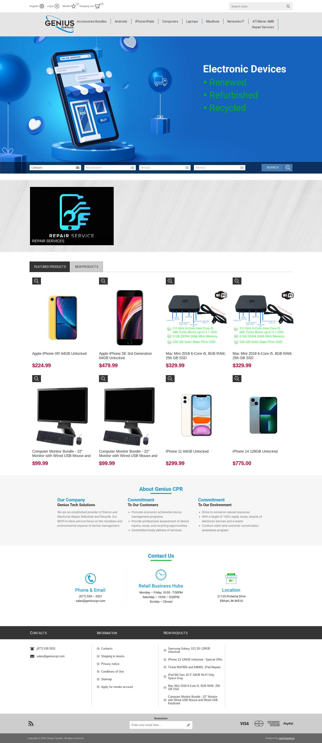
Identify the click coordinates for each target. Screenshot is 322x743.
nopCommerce (287, 738)
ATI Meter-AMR (263, 21)
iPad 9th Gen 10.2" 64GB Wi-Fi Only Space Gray (191, 676)
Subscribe (188, 725)
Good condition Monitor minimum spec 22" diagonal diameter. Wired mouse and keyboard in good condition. (62, 383)
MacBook (212, 21)
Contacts (107, 648)
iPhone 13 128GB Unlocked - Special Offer (195, 659)
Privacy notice (110, 664)
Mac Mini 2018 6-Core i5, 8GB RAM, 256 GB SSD (196, 355)
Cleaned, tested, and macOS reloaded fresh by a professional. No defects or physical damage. (196, 283)
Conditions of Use (112, 671)
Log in (50, 6)
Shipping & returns (113, 656)
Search (288, 6)
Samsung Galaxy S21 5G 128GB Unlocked (189, 650)
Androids (121, 21)
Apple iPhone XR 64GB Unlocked (59, 353)
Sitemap (106, 679)
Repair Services (263, 27)
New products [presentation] (86, 267)
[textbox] (257, 6)
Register (34, 6)
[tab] (50, 267)
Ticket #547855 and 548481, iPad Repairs (194, 667)
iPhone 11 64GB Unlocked (187, 451)
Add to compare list (46, 332)
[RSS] (30, 723)
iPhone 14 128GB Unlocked (255, 451)
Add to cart (72, 333)
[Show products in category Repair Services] (72, 216)
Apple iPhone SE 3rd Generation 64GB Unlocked (125, 355)
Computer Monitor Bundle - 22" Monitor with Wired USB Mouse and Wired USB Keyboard (61, 455)
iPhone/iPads (144, 21)
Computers (170, 21)
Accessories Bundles (92, 21)
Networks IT (235, 21)
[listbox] (55, 167)
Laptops (192, 21)
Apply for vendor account (117, 687)
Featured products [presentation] (50, 267)
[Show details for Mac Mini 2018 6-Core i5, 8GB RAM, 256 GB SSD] (196, 308)
